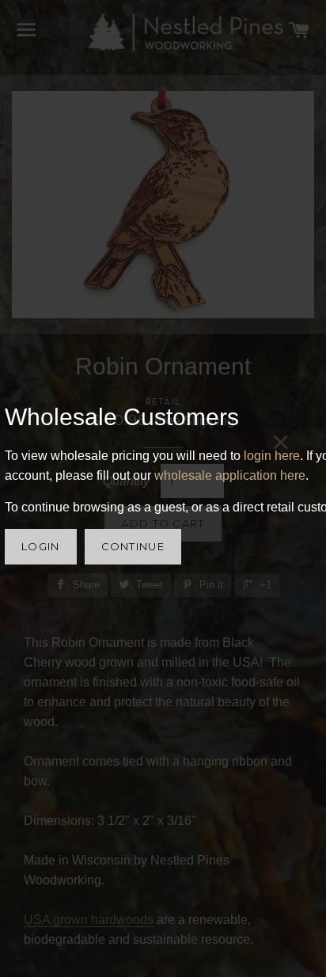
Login (40, 546)
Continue (133, 546)
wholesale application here (229, 475)
